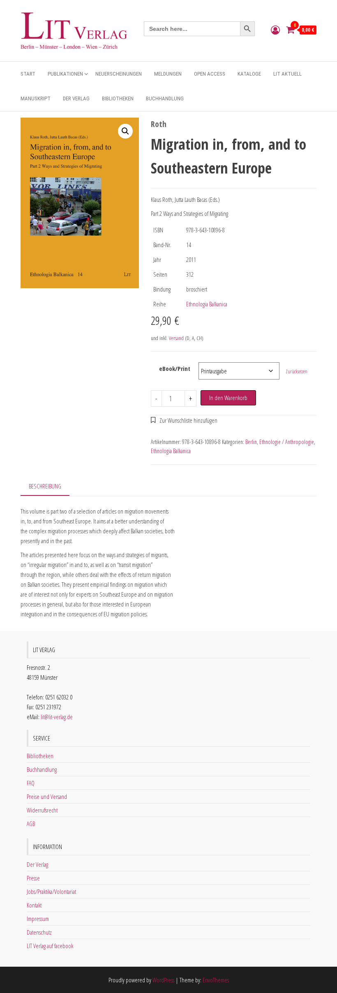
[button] (125, 131)
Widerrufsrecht (42, 810)
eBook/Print (174, 368)
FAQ (31, 783)
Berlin (251, 442)
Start (28, 74)
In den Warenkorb (228, 397)
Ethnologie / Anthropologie (286, 442)
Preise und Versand (47, 796)
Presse (33, 878)
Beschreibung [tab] (45, 486)
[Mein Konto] (275, 29)
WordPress (163, 980)
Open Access (209, 74)
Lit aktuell (287, 74)
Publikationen (65, 74)
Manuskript (36, 98)
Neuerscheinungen (118, 74)
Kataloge (249, 74)
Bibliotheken (118, 98)
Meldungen (168, 74)
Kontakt (34, 905)
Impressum (38, 918)
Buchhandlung (165, 98)
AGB (31, 823)
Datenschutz (39, 932)
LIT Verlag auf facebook (50, 946)
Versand (176, 338)
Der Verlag (76, 98)
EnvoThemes (216, 980)
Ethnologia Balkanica (206, 304)
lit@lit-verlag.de (57, 717)
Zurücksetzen (296, 371)
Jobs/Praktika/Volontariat (51, 891)
